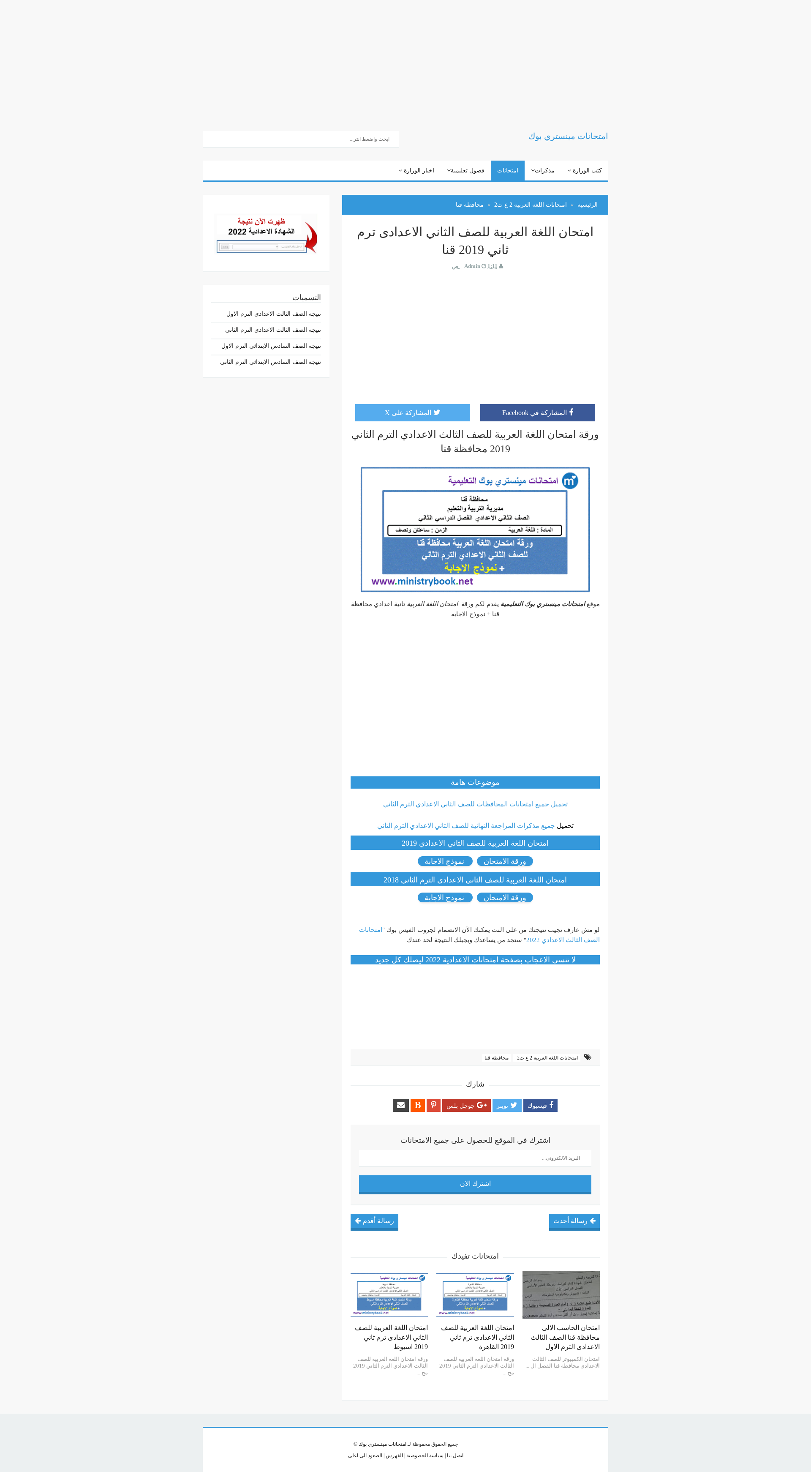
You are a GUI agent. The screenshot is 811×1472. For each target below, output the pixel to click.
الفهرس (393, 1455)
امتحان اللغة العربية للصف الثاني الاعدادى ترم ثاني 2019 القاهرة (477, 1337)
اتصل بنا (454, 1455)
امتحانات (507, 170)
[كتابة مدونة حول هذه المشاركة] (418, 1105)
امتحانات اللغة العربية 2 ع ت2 (547, 1058)
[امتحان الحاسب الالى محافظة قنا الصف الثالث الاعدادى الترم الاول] (561, 1295)
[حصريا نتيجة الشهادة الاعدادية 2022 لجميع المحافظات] (266, 232)
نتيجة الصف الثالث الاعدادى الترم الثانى (273, 330)
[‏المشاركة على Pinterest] (434, 1105)
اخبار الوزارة (418, 170)
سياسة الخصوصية (424, 1455)
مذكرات (545, 170)
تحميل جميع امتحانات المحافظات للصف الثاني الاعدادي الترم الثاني (475, 804)
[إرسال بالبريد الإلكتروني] (401, 1105)
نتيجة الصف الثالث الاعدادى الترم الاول (273, 314)
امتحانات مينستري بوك (382, 1444)
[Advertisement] (557, 59)
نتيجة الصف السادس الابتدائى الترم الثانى (270, 362)
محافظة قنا (496, 1058)
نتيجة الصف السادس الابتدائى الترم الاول (271, 346)
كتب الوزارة (586, 170)
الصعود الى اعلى (365, 1455)
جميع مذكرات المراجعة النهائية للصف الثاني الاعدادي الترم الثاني (466, 825)
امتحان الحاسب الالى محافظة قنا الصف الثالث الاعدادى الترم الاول (565, 1337)
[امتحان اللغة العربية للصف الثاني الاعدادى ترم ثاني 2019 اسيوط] (389, 1295)
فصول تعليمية (467, 170)
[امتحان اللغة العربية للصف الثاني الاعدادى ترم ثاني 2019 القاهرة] (475, 1295)
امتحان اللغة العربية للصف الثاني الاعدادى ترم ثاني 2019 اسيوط (391, 1337)
